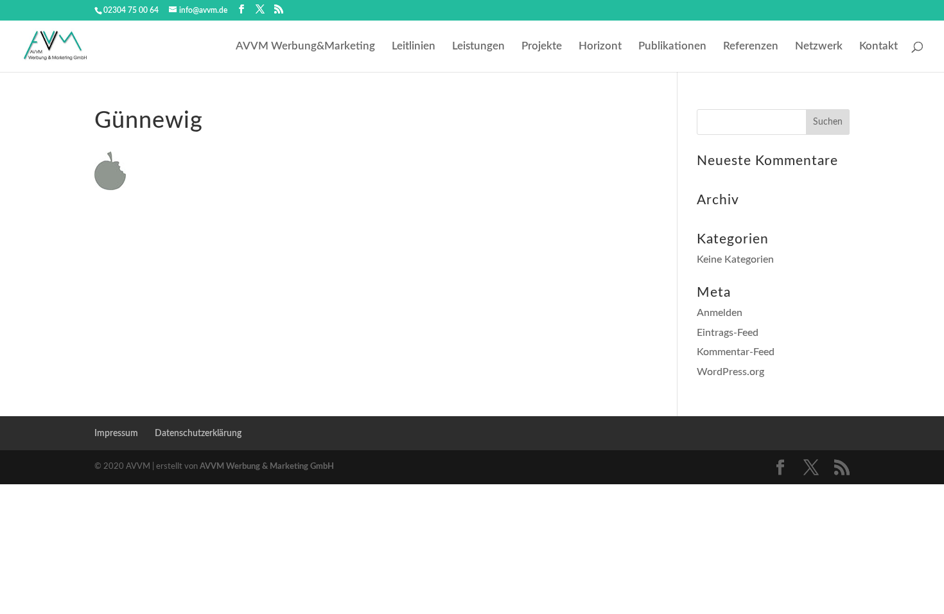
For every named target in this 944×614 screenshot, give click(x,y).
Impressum (116, 433)
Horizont (600, 46)
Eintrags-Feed (727, 333)
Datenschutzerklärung (198, 433)
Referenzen (750, 46)
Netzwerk (819, 46)
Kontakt (878, 46)
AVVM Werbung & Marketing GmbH (267, 466)
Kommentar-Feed (735, 352)
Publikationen (672, 46)
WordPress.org (730, 372)
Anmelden (719, 313)
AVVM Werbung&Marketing (305, 46)
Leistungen (478, 46)
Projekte (541, 46)
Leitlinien (413, 46)
